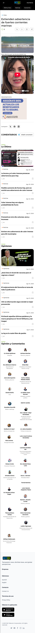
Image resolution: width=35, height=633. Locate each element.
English (4, 582)
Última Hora (7, 7)
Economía (27, 7)
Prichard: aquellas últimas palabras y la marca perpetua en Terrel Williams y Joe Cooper (17, 318)
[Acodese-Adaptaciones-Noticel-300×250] (17, 108)
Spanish (4, 579)
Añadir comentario (26, 134)
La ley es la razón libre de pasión (13, 333)
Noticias (17, 7)
